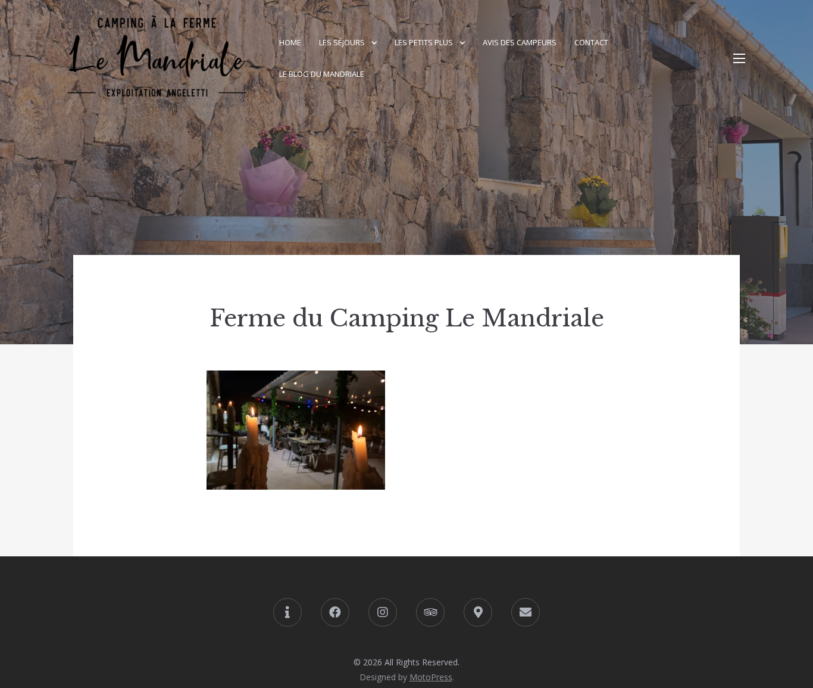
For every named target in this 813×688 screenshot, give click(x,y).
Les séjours (342, 42)
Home (290, 42)
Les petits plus (424, 42)
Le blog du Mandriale (321, 74)
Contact (591, 42)
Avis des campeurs (519, 42)
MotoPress (430, 677)
